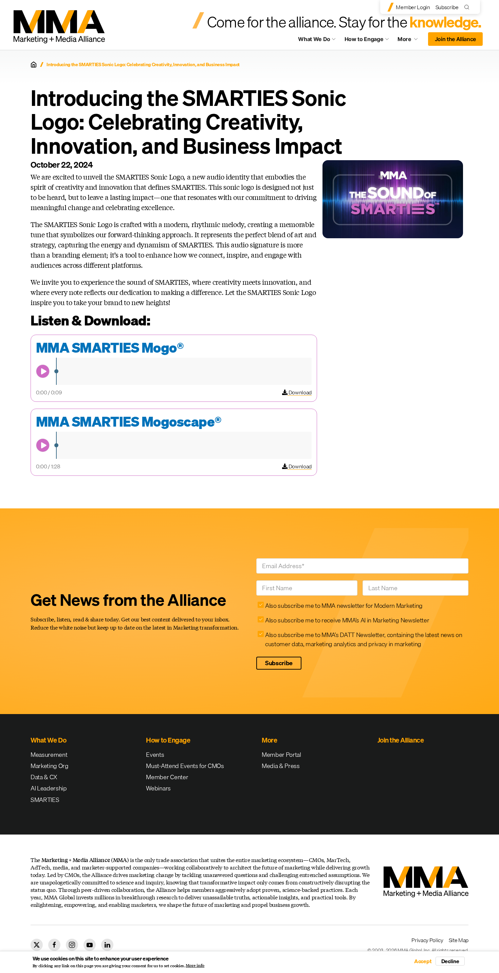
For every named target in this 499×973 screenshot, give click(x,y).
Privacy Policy (427, 940)
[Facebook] (54, 945)
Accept (423, 961)
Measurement (49, 755)
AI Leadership (49, 788)
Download (300, 392)
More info (195, 965)
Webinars (158, 788)
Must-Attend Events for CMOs (185, 766)
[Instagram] (72, 945)
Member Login (413, 7)
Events (155, 755)
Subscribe (447, 7)
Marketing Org (50, 766)
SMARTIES (45, 800)
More (411, 41)
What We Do (314, 39)
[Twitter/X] (37, 945)
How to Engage (364, 39)
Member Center (167, 777)
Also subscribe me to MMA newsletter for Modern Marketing (344, 606)
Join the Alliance (455, 39)
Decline (450, 961)
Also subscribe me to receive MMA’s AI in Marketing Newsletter (347, 620)
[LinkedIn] (107, 945)
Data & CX (44, 777)
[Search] (468, 7)
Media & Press (281, 766)
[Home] (34, 64)
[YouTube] (90, 945)
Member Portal (281, 755)
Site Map (458, 940)
